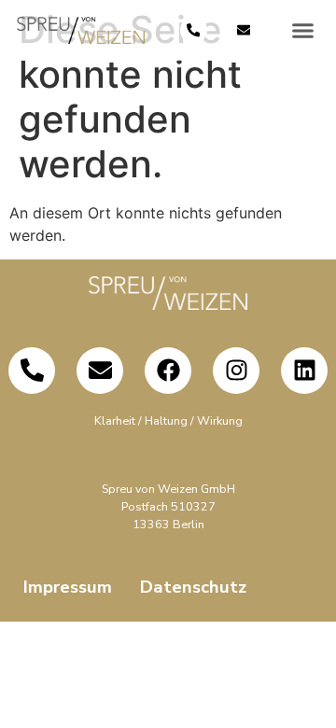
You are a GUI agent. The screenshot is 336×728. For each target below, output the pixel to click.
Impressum (67, 587)
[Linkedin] (304, 370)
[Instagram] (236, 370)
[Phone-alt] (193, 30)
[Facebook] (168, 370)
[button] (302, 31)
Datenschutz (193, 587)
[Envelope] (244, 30)
